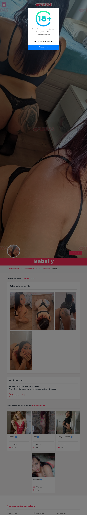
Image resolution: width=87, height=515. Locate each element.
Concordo (43, 47)
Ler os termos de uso (43, 42)
